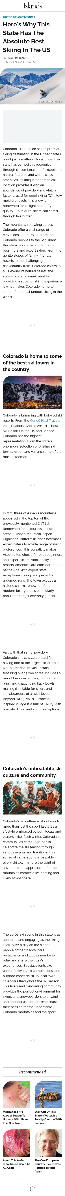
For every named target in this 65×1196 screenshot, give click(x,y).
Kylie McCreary (16, 58)
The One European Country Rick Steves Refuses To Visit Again (47, 1166)
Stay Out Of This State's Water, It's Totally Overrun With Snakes (48, 1117)
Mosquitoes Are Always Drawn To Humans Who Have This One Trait (15, 1117)
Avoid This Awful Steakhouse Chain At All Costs (16, 1164)
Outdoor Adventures (19, 17)
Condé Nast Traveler (46, 420)
